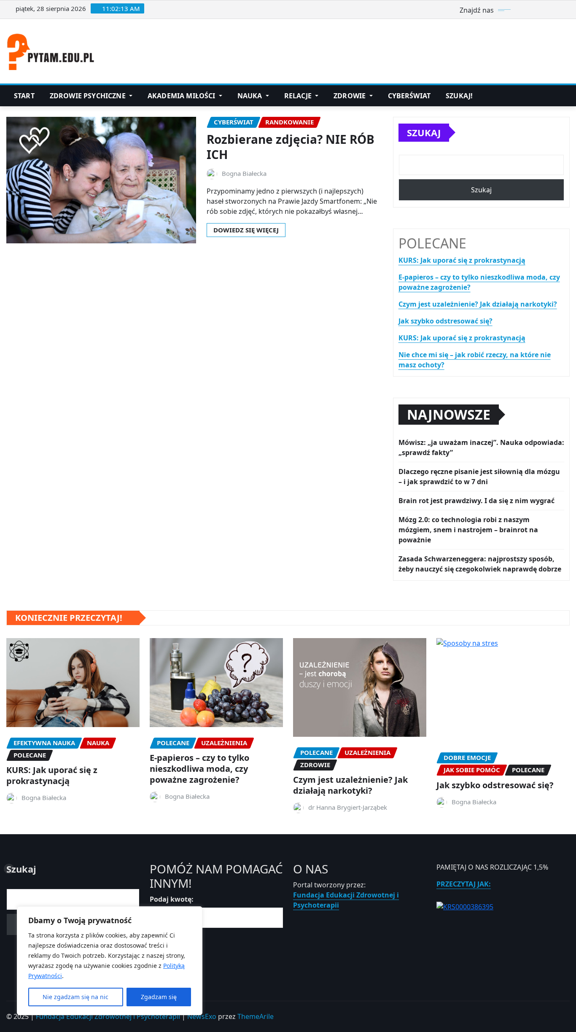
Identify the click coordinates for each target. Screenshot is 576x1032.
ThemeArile (255, 1016)
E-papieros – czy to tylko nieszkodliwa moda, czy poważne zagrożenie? (199, 768)
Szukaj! (459, 95)
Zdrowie (350, 95)
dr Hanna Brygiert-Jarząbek (347, 807)
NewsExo (201, 1016)
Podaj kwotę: (172, 899)
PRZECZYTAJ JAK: (463, 884)
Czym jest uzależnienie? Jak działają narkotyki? (477, 304)
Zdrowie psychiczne (88, 95)
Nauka (250, 95)
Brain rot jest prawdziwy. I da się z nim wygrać (476, 500)
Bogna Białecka (244, 173)
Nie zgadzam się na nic (75, 997)
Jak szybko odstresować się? (445, 321)
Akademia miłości (182, 95)
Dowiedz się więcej (246, 230)
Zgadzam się (159, 997)
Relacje (298, 95)
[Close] (193, 913)
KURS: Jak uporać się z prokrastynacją (461, 260)
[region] (109, 960)
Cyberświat (409, 95)
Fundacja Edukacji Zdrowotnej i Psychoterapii (108, 1016)
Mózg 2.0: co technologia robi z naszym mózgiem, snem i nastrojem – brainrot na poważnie (468, 529)
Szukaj (424, 132)
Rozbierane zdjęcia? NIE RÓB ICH (290, 146)
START (24, 95)
